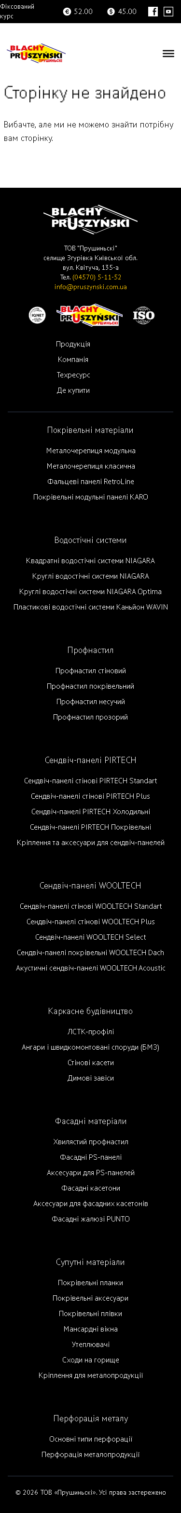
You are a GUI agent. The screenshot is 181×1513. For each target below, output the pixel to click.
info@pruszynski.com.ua (91, 287)
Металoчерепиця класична (90, 466)
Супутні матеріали (90, 1262)
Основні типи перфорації (90, 1439)
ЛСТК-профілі (91, 1031)
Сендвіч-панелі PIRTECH (91, 760)
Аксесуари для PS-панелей (91, 1172)
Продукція (73, 344)
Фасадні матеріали (91, 1121)
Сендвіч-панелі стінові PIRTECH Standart (90, 781)
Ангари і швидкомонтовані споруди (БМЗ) (90, 1047)
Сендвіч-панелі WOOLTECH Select (90, 937)
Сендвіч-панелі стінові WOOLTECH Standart (91, 906)
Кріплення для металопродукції (91, 1375)
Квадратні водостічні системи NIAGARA (90, 560)
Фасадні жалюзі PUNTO (91, 1219)
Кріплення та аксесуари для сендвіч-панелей (91, 842)
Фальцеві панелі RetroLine (90, 481)
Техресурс (73, 375)
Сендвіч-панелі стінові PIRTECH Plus (90, 796)
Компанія (73, 359)
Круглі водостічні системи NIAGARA (90, 576)
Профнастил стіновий (91, 670)
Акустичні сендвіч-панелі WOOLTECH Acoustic (91, 968)
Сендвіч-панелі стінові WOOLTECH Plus (91, 921)
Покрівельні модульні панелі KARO (90, 497)
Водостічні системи (91, 540)
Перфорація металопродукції (90, 1454)
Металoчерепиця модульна (91, 450)
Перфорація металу (91, 1419)
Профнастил (91, 650)
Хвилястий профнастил (90, 1142)
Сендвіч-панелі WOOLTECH (90, 886)
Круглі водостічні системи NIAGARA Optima (90, 591)
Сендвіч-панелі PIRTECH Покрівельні (90, 827)
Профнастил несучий (90, 701)
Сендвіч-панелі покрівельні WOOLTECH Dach (90, 952)
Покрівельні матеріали (90, 430)
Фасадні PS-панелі (91, 1157)
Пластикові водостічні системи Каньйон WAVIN (91, 607)
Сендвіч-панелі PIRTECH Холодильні (90, 811)
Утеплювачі (90, 1344)
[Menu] (168, 53)
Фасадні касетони (90, 1188)
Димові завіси (91, 1078)
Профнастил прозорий (90, 717)
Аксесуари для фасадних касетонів (90, 1203)
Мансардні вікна (90, 1329)
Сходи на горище (90, 1360)
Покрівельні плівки (90, 1313)
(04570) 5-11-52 (97, 277)
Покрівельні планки (90, 1282)
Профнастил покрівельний (90, 686)
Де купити (73, 390)
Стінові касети (91, 1062)
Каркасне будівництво (90, 1011)
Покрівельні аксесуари (90, 1298)
